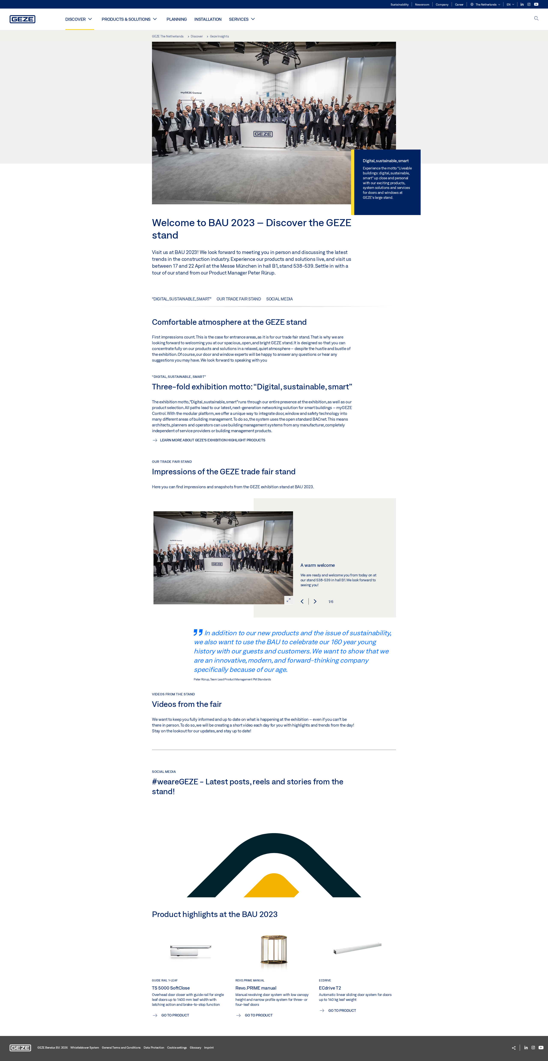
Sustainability (400, 4)
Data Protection (154, 1047)
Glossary (195, 1047)
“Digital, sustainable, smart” (181, 299)
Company (442, 4)
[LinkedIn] (522, 4)
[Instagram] (529, 4)
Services (239, 19)
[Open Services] (253, 19)
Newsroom (422, 4)
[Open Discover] (90, 19)
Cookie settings (177, 1047)
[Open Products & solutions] (154, 19)
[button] (485, 4)
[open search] (536, 19)
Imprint (209, 1047)
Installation (208, 19)
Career (459, 4)
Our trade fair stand (239, 299)
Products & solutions (126, 19)
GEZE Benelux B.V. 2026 (52, 1047)
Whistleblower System (84, 1047)
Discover (75, 19)
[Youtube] (536, 4)
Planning (177, 19)
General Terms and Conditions (121, 1047)
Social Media (279, 299)
